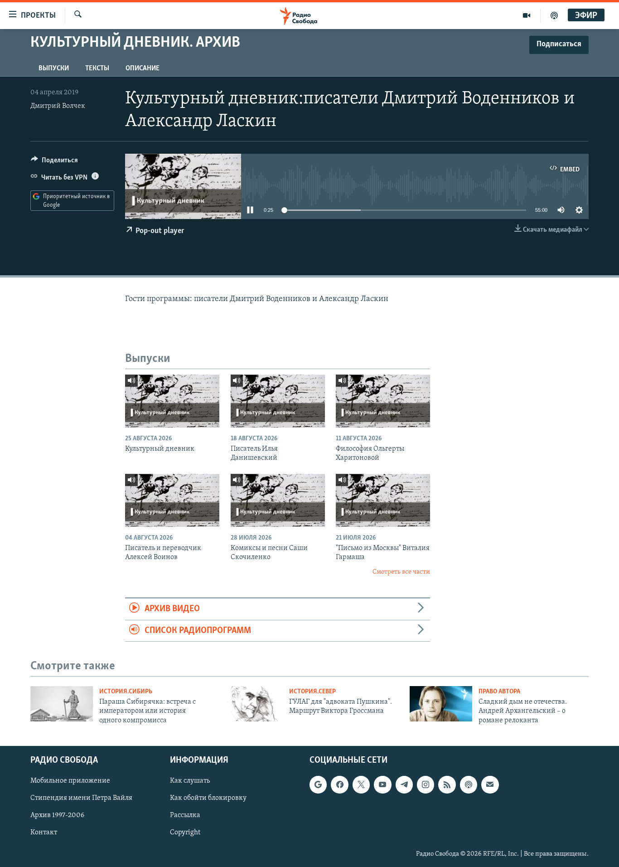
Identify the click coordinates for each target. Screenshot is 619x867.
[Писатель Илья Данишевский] (278, 401)
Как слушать (190, 780)
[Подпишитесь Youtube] (382, 784)
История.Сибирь (125, 691)
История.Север (312, 691)
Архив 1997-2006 (57, 815)
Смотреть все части (401, 572)
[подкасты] (554, 15)
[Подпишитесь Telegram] (404, 784)
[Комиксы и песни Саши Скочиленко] (278, 500)
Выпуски (54, 68)
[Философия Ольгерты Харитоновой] (383, 401)
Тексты (97, 68)
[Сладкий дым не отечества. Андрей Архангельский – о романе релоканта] (441, 703)
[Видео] (527, 15)
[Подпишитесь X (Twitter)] (361, 784)
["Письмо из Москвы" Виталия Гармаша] (383, 500)
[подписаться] (489, 784)
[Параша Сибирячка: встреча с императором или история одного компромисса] (61, 703)
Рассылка (185, 815)
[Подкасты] (468, 784)
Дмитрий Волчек (57, 106)
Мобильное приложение (70, 780)
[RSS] (446, 784)
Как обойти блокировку (208, 798)
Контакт (43, 833)
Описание (143, 68)
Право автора (499, 691)
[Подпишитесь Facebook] (339, 784)
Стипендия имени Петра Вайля (81, 798)
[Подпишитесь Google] (318, 784)
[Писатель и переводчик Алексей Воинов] (172, 500)
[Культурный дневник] (172, 401)
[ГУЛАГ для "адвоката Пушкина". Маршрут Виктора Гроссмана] (251, 703)
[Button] (54, 162)
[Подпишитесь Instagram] (425, 784)
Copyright (185, 833)
